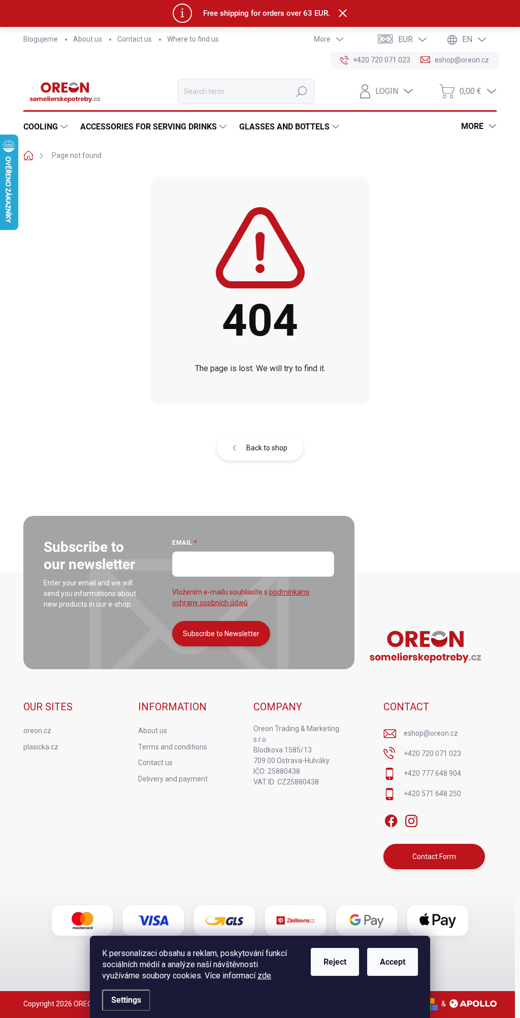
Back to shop (266, 448)
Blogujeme (40, 39)
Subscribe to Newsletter (221, 634)
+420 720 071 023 (432, 753)
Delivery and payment (173, 779)
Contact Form (434, 856)
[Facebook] (391, 819)
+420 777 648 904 (432, 773)
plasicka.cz (40, 747)
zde (264, 975)
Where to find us (193, 39)
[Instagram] (411, 819)
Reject (334, 962)
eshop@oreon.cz (431, 733)
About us (87, 39)
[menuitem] (46, 127)
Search (301, 91)
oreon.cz (37, 731)
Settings (126, 1000)
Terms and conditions (172, 747)
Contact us (134, 39)
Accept (392, 962)
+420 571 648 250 (432, 794)
